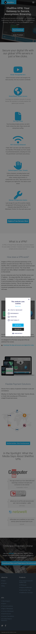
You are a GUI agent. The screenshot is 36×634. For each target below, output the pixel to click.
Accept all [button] (18, 325)
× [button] (28, 299)
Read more (18, 306)
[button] (18, 333)
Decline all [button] (18, 329)
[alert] (18, 317)
